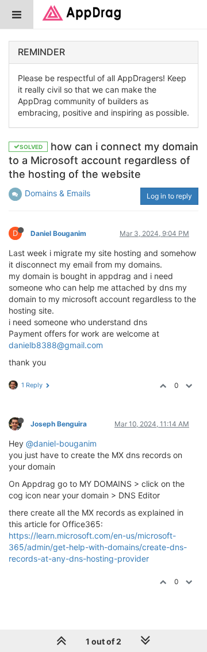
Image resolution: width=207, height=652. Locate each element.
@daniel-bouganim (61, 443)
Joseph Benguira (58, 424)
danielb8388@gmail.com (56, 345)
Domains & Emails (57, 193)
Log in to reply (169, 196)
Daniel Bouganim (58, 233)
